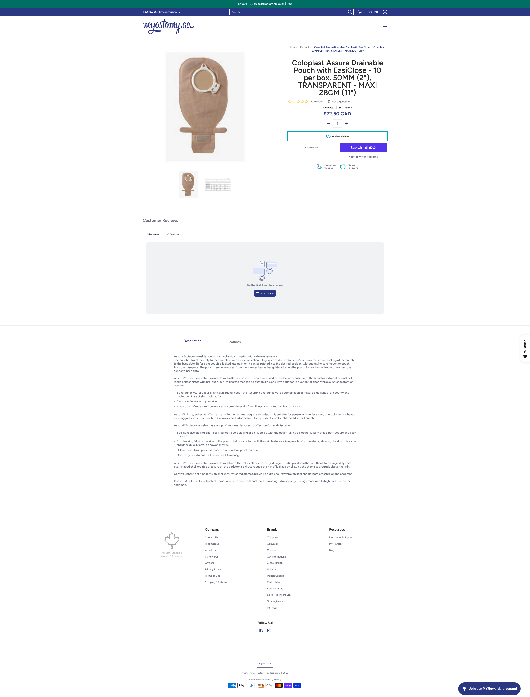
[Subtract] (328, 123)
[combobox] (288, 12)
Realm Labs (273, 582)
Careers (209, 562)
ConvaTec (273, 543)
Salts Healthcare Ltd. (279, 594)
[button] (261, 630)
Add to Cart (311, 147)
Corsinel (272, 550)
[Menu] (385, 26)
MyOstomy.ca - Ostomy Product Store (261, 673)
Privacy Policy (213, 569)
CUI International (277, 556)
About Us (210, 550)
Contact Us (211, 537)
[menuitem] (368, 12)
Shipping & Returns (216, 582)
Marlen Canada (275, 575)
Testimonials (212, 543)
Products (305, 47)
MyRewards (211, 556)
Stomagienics (275, 601)
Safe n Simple (275, 588)
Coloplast (328, 107)
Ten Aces (272, 607)
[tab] (192, 342)
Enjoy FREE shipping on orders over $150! (265, 4)
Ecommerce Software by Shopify (265, 679)
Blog (331, 550)
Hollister (272, 569)
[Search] (350, 12)
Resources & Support (341, 537)
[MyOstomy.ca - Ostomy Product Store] (169, 26)
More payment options (363, 157)
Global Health (275, 562)
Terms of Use (212, 575)
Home (293, 47)
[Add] (346, 123)
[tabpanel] (265, 418)
